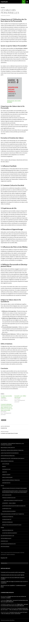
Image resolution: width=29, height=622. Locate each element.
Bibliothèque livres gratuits (8, 447)
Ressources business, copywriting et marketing (12, 514)
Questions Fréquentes (7, 530)
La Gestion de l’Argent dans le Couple (9, 432)
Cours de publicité (6, 519)
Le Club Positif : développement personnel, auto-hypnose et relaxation (12, 444)
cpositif (8, 15)
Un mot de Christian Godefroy (9, 533)
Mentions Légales (5, 546)
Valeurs (3, 7)
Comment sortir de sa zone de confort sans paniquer (13, 572)
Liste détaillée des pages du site (8, 543)
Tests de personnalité (6, 538)
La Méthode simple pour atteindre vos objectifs (13, 505)
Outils (2, 485)
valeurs (4, 420)
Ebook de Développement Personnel (11, 480)
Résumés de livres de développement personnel (12, 450)
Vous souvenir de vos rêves (8, 511)
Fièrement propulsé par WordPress (7, 620)
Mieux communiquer (7, 477)
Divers (2, 527)
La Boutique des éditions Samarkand (10, 453)
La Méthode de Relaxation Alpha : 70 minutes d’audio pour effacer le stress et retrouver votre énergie (14, 491)
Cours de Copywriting (7, 516)
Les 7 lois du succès (6, 495)
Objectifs (4, 472)
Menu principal (27, 2)
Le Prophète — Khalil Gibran (9, 503)
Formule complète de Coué (8, 497)
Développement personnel (7, 461)
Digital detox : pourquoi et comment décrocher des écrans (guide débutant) (14, 605)
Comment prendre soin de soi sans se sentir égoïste (12, 575)
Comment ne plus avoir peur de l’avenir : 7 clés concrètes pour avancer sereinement (14, 609)
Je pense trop (5, 427)
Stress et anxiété (6, 474)
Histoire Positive (6, 482)
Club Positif (4, 2)
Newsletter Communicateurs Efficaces (11, 524)
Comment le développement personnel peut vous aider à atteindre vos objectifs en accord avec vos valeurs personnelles (7, 407)
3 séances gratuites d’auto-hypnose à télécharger (14, 488)
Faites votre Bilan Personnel (8, 455)
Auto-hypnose (5, 463)
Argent (4, 466)
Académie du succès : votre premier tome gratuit (12, 458)
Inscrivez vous (4, 541)
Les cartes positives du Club (7, 535)
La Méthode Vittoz (6, 508)
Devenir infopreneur (7, 522)
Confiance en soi (6, 469)
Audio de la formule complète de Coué (13, 500)
